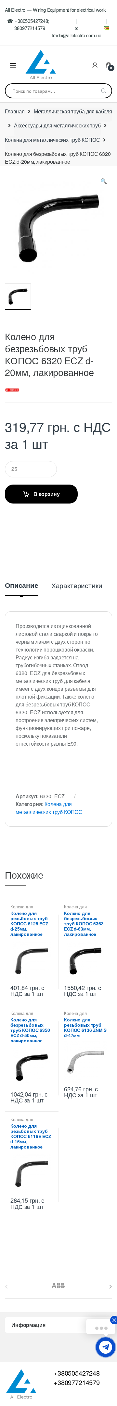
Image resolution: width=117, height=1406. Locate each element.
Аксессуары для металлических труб (57, 125)
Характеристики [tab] (76, 586)
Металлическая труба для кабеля (73, 111)
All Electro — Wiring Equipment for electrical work (55, 9)
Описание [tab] (21, 586)
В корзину (46, 494)
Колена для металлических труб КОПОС (52, 139)
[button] (103, 182)
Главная (15, 111)
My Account (94, 65)
